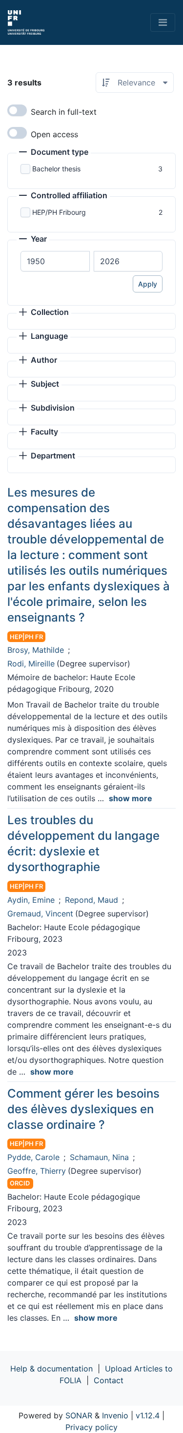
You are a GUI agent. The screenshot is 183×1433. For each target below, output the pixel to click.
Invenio (115, 1415)
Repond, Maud (91, 900)
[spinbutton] (55, 261)
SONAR (78, 1415)
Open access (54, 134)
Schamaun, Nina (99, 1157)
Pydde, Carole (33, 1157)
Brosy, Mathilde (35, 650)
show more (130, 798)
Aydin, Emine (31, 900)
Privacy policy (91, 1427)
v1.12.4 (148, 1415)
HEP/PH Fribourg (59, 212)
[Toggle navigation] (162, 22)
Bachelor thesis (56, 169)
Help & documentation (51, 1368)
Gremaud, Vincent (40, 913)
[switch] (17, 110)
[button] (53, 153)
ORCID (20, 1183)
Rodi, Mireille (31, 663)
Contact (108, 1380)
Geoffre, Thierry (36, 1171)
